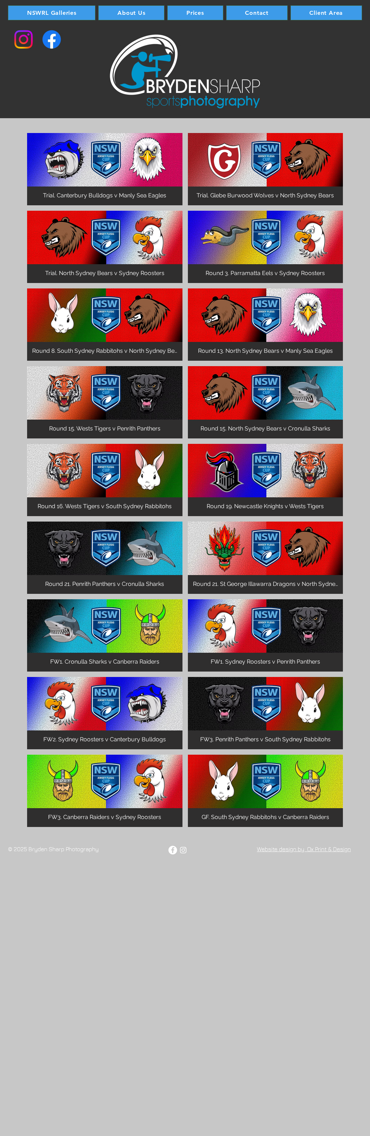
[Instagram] (23, 39)
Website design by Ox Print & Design (304, 849)
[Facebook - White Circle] (172, 850)
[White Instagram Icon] (183, 850)
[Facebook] (51, 39)
